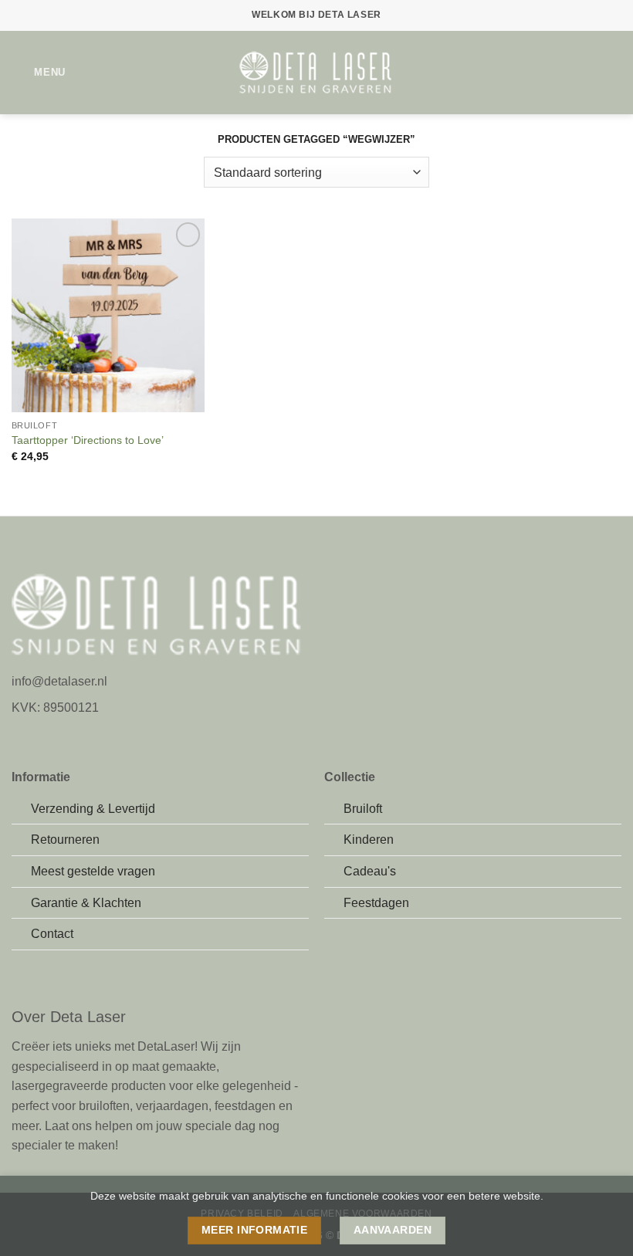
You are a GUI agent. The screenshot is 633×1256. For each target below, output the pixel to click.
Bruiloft (363, 808)
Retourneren (65, 839)
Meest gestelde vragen (93, 871)
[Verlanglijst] (561, 73)
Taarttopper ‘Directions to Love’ (88, 440)
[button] (39, 72)
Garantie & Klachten (86, 902)
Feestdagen (376, 902)
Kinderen (369, 839)
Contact (52, 933)
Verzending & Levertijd (93, 808)
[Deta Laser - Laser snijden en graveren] (316, 72)
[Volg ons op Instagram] (40, 734)
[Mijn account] (587, 73)
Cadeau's (370, 871)
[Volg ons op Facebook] (21, 734)
